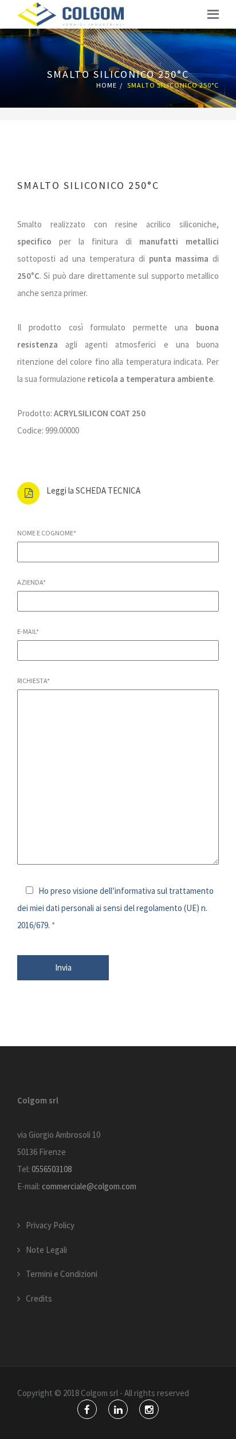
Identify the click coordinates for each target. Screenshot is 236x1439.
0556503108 (52, 1169)
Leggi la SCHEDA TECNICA (93, 490)
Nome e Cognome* (46, 533)
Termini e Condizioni (61, 1273)
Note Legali (46, 1249)
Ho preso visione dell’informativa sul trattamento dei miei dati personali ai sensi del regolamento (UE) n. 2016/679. (115, 908)
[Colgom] (70, 14)
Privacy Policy (50, 1225)
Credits (39, 1298)
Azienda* (31, 582)
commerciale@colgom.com (89, 1186)
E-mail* (28, 631)
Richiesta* (33, 680)
